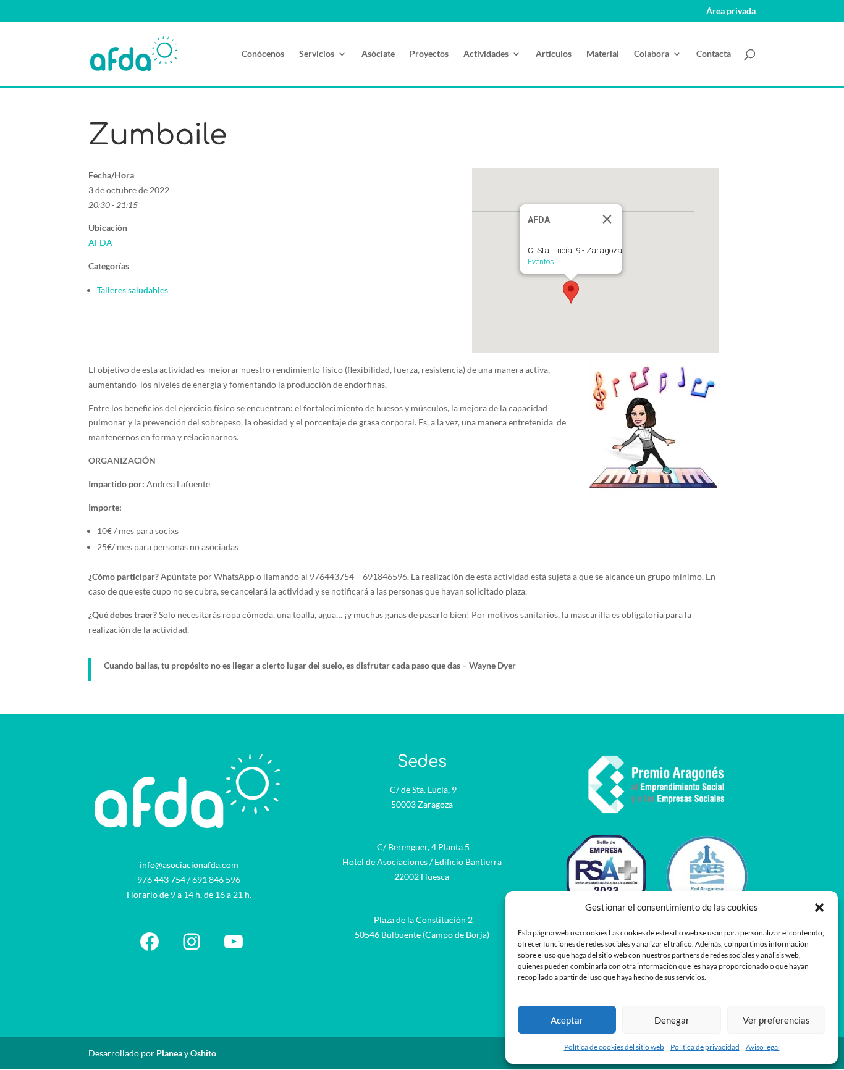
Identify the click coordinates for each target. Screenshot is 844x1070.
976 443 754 (161, 879)
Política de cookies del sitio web (614, 1046)
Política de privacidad (705, 1046)
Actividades (486, 54)
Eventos (540, 261)
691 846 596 (216, 879)
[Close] (607, 219)
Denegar (672, 1020)
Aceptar (567, 1020)
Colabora (651, 54)
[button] (819, 907)
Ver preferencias (776, 1020)
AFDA (100, 242)
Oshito (203, 1053)
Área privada (731, 11)
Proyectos (429, 54)
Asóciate (378, 54)
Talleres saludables (132, 290)
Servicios (316, 54)
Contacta (713, 54)
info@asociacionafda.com (189, 864)
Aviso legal (763, 1046)
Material (602, 54)
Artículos (554, 54)
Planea (169, 1053)
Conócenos (263, 54)
